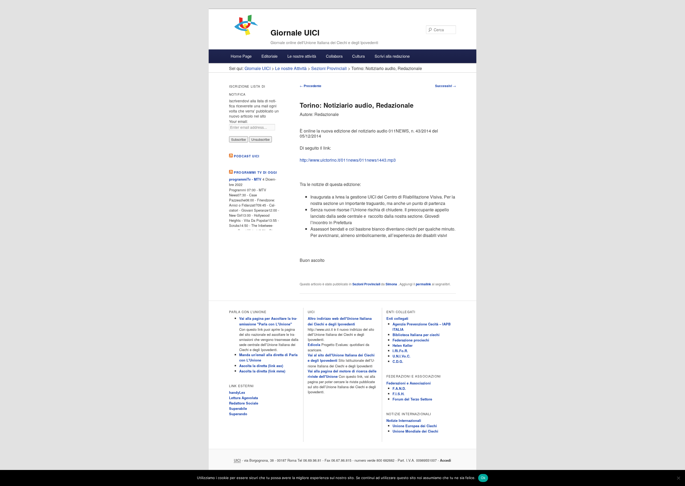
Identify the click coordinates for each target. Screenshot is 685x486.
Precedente (310, 85)
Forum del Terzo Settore (412, 399)
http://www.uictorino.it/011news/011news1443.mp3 (348, 160)
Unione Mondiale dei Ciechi (415, 431)
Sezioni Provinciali (366, 284)
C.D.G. (398, 361)
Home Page (241, 56)
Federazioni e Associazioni (408, 383)
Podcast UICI (246, 156)
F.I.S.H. (399, 393)
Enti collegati (397, 318)
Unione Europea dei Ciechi (415, 425)
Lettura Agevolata (243, 397)
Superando (238, 413)
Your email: (238, 121)
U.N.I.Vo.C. (401, 356)
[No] (678, 478)
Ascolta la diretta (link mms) (262, 371)
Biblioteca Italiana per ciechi (416, 334)
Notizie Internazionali (403, 420)
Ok (483, 478)
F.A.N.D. (399, 388)
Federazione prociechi (411, 340)
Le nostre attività (301, 56)
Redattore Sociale (243, 403)
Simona (392, 284)
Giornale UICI (295, 32)
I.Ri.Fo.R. (400, 350)
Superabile (238, 408)
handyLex (237, 392)
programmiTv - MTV (245, 179)
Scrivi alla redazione (392, 56)
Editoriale (269, 56)
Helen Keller (403, 345)
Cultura (358, 56)
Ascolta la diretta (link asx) (261, 365)
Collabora (334, 56)
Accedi (445, 460)
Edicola (314, 344)
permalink (423, 284)
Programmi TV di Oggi (255, 172)
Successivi (445, 85)
